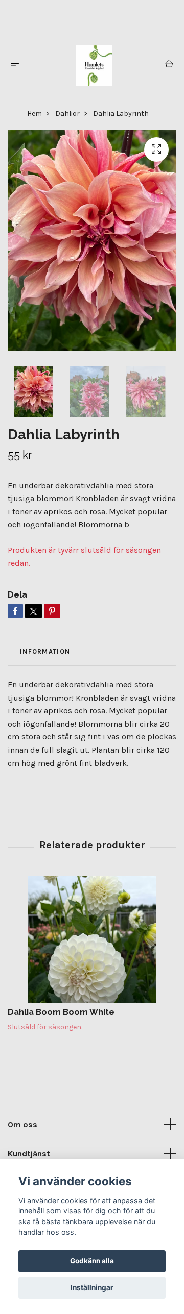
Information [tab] (45, 651)
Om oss (22, 1124)
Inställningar (92, 1287)
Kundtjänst (29, 1153)
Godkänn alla (92, 1261)
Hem (34, 113)
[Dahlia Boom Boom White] (92, 939)
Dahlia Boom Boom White (61, 1012)
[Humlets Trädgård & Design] (94, 65)
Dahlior (67, 113)
